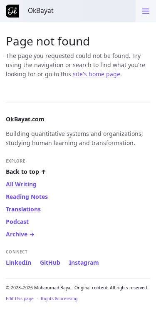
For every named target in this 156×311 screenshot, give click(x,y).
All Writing (21, 184)
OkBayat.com (25, 119)
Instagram (84, 262)
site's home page (96, 74)
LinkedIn (18, 262)
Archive (20, 234)
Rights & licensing (59, 298)
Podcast (17, 222)
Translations (23, 209)
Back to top (26, 172)
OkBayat (41, 10)
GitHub (50, 262)
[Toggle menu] (146, 11)
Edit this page (20, 298)
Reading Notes (27, 197)
